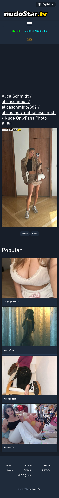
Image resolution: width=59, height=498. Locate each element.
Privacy (46, 470)
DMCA (29, 39)
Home (8, 465)
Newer (25, 233)
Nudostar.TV (34, 489)
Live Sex (16, 31)
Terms (27, 470)
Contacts (27, 465)
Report (47, 465)
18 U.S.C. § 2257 (23, 475)
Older (34, 233)
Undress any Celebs (36, 31)
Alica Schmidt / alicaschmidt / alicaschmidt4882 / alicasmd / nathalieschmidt (29, 104)
